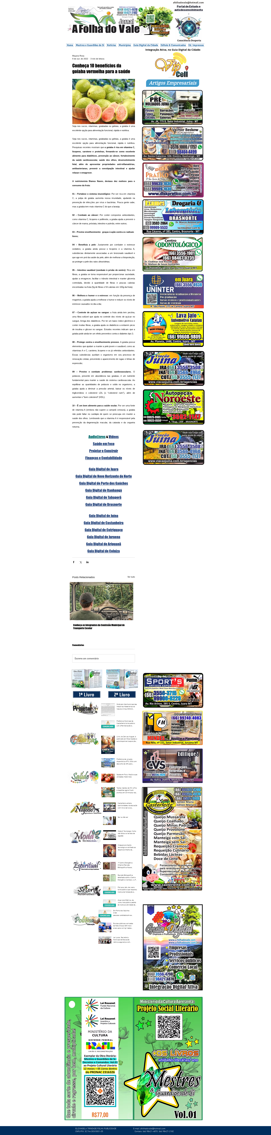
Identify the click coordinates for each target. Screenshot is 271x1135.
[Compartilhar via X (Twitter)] (80, 562)
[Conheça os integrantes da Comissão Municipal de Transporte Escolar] (103, 601)
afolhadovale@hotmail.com (152, 1128)
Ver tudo (131, 577)
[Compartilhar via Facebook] (73, 562)
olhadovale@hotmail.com (189, 2)
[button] (124, 45)
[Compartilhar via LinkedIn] (87, 562)
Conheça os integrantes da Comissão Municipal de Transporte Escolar (99, 627)
